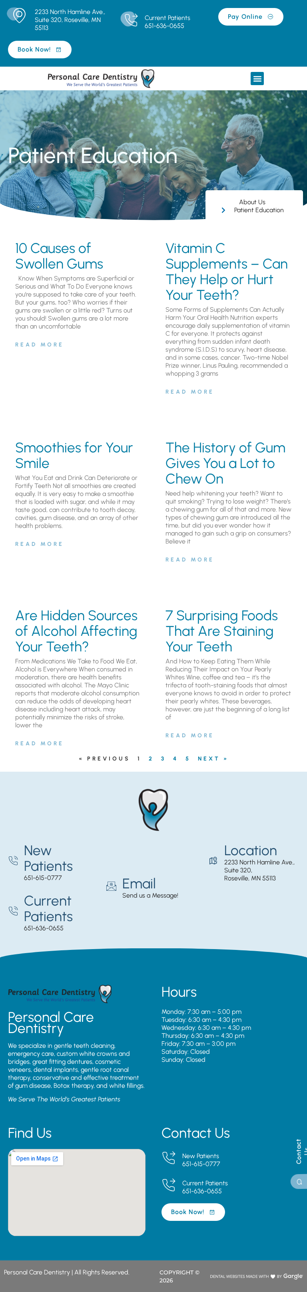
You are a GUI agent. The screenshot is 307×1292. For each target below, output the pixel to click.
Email (139, 883)
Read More (39, 344)
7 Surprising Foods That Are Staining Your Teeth (221, 631)
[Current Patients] (131, 21)
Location (250, 850)
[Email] (111, 886)
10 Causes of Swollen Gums (59, 256)
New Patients (48, 858)
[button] (257, 78)
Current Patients (167, 18)
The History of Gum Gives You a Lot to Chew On (225, 463)
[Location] (213, 861)
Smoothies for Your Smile (74, 455)
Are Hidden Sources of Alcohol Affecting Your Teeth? (76, 631)
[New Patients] (13, 861)
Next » (213, 758)
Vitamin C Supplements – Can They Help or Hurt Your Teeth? (226, 271)
